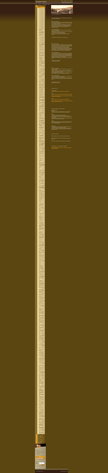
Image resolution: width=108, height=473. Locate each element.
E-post (36, 462)
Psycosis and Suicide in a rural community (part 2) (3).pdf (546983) (60, 99)
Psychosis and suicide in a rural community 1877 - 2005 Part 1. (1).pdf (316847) (62, 94)
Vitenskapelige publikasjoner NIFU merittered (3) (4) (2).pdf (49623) (60, 91)
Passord (37, 463)
